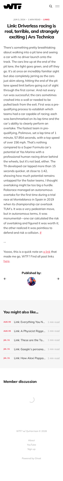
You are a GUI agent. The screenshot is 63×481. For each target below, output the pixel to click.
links (46, 19)
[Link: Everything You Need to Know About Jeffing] (31, 322)
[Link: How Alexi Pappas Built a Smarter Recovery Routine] (31, 358)
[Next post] (56, 278)
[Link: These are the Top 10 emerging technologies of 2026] (31, 340)
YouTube (31, 444)
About (31, 440)
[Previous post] (6, 278)
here (6, 261)
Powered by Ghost (31, 458)
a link (46, 251)
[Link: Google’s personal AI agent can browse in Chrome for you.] (31, 349)
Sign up (31, 449)
